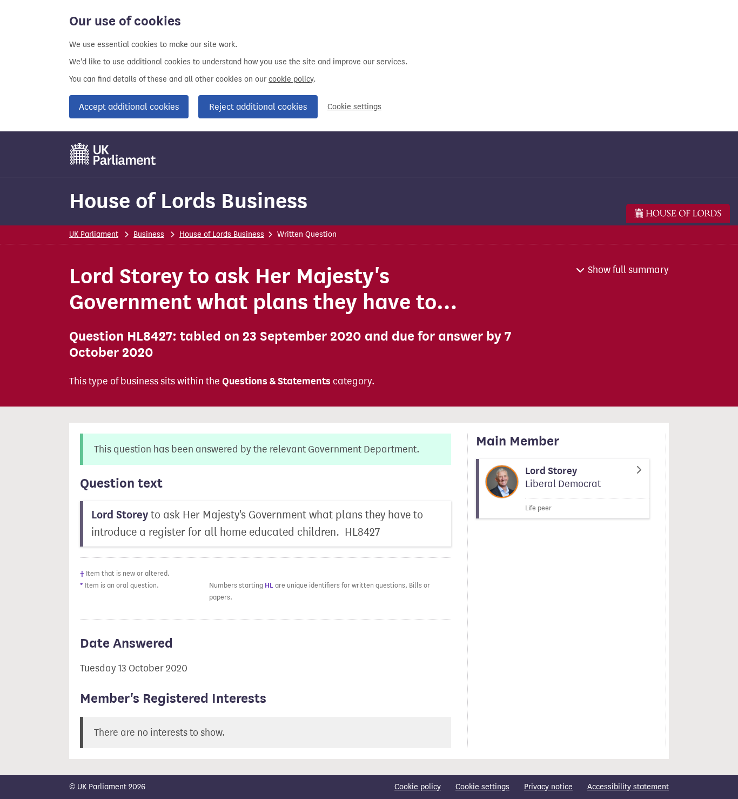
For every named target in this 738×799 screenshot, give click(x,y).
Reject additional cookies (258, 107)
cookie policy (291, 79)
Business (148, 234)
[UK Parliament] (113, 154)
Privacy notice (548, 786)
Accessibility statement (628, 786)
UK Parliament (93, 234)
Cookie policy (417, 786)
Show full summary (628, 270)
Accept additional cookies (129, 107)
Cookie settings (354, 106)
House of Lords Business (188, 201)
